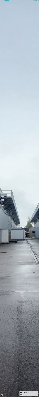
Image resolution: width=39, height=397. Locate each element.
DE (33, 0)
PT (38, 0)
